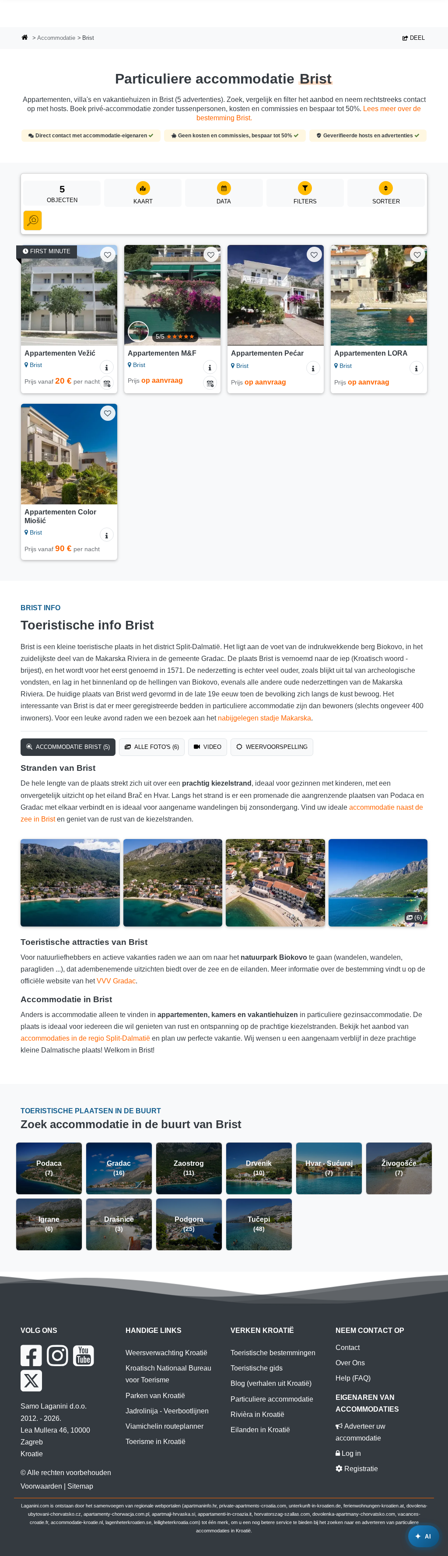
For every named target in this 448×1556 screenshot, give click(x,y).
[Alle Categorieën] (32, 220)
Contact (348, 1347)
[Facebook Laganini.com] (31, 1355)
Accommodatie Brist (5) (72, 747)
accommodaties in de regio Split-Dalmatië (85, 1038)
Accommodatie (56, 38)
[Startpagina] (25, 38)
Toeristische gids (257, 1368)
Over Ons (350, 1363)
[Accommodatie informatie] (107, 367)
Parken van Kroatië (155, 1395)
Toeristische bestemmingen (273, 1353)
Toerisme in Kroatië (156, 1441)
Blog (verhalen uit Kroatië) (271, 1383)
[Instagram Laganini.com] (57, 1355)
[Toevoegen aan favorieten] (108, 254)
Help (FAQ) (353, 1378)
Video (211, 747)
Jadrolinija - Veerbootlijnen (167, 1411)
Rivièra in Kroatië (257, 1414)
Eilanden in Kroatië (260, 1430)
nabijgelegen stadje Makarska (264, 718)
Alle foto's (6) (156, 747)
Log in (350, 1453)
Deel (416, 38)
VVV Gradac (116, 981)
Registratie (360, 1468)
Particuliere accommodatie (272, 1399)
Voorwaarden (41, 1486)
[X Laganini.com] (31, 1380)
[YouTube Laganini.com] (83, 1355)
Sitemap (80, 1486)
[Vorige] (31, 295)
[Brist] (70, 883)
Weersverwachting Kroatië (166, 1353)
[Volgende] (106, 295)
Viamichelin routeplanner (164, 1426)
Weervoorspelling (276, 747)
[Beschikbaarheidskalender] (107, 383)
